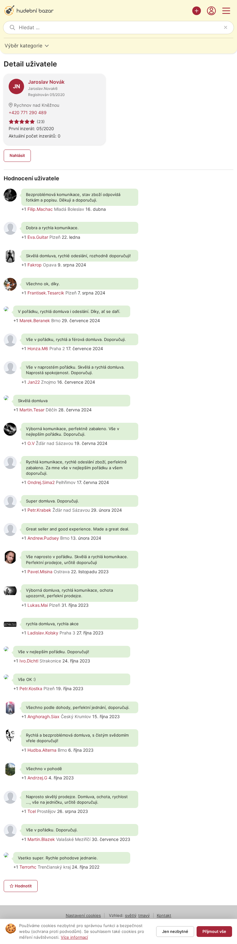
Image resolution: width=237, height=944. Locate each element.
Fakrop (34, 264)
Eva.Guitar (37, 237)
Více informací (74, 937)
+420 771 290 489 (28, 112)
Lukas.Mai (37, 605)
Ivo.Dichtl (28, 660)
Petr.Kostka (30, 688)
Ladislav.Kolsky (42, 632)
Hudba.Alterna (41, 750)
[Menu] (226, 10)
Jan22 (33, 382)
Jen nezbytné (175, 931)
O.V (31, 443)
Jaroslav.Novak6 (42, 88)
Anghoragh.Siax (43, 716)
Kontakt (164, 915)
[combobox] (120, 27)
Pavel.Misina (39, 571)
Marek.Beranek (34, 320)
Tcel (31, 811)
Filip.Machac (40, 209)
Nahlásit (17, 155)
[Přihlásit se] (211, 10)
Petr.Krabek (39, 510)
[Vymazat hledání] (225, 27)
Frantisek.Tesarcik (45, 292)
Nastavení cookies (83, 915)
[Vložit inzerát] (196, 10)
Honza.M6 (37, 348)
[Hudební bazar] (96, 10)
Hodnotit (23, 885)
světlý (130, 915)
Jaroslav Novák (46, 82)
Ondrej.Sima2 (41, 482)
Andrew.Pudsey (43, 538)
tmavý (144, 915)
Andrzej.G (37, 777)
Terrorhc (27, 867)
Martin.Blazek (41, 839)
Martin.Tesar (31, 409)
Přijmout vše (214, 931)
